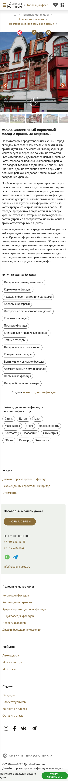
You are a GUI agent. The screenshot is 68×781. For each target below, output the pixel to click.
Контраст (11, 433)
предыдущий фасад (5, 85)
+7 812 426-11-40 (14, 548)
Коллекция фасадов (40, 5)
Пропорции (30, 433)
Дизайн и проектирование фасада (24, 479)
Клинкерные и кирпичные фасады (26, 332)
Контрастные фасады (18, 354)
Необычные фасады (17, 376)
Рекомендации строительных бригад (26, 486)
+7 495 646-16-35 (15, 541)
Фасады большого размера (21, 383)
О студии (8, 695)
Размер (24, 440)
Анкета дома (10, 655)
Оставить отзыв (12, 715)
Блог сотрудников (14, 702)
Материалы (12, 425)
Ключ (29, 425)
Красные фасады (15, 318)
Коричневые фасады (17, 289)
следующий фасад (63, 85)
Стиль (9, 418)
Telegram (34, 728)
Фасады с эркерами (17, 303)
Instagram (6, 728)
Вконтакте (24, 728)
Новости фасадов (14, 622)
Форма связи (20, 521)
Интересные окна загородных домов (27, 311)
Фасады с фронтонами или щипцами (28, 296)
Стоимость (9, 492)
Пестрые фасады (15, 325)
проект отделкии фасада (39, 392)
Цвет (37, 418)
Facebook (14, 728)
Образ (9, 440)
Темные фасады (14, 340)
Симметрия (50, 433)
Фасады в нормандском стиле (23, 282)
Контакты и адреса (14, 708)
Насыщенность (49, 425)
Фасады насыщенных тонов (22, 347)
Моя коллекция (12, 662)
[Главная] (15, 14)
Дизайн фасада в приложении (21, 629)
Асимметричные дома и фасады (25, 368)
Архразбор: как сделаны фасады (24, 609)
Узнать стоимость (54, 775)
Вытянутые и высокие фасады (24, 361)
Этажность (42, 440)
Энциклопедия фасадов (18, 616)
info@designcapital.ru (17, 566)
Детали (23, 418)
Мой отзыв (9, 669)
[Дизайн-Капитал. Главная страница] (15, 5)
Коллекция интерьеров (17, 602)
